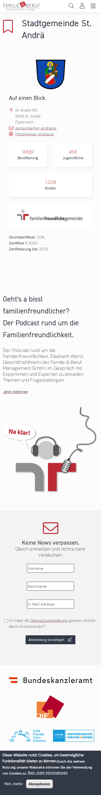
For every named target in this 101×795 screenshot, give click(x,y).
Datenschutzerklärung (48, 620)
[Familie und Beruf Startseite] (50, 6)
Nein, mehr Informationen (48, 773)
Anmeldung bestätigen (46, 640)
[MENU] (92, 6)
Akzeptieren (39, 784)
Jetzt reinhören (15, 392)
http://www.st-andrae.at (34, 134)
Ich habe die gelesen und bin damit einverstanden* (52, 623)
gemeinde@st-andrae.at (36, 128)
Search (71, 6)
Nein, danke (14, 784)
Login (82, 6)
